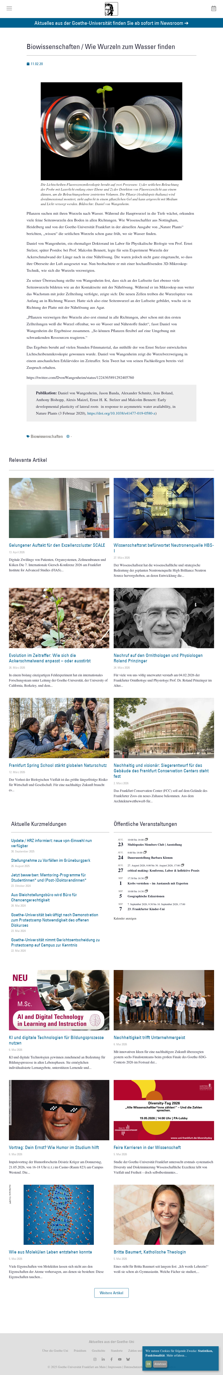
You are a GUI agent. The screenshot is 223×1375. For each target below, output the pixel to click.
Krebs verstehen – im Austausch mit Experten (158, 883)
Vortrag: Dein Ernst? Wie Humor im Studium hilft (54, 1147)
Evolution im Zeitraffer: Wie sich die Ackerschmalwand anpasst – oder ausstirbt (50, 658)
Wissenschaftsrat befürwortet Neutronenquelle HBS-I (164, 547)
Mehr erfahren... (177, 1355)
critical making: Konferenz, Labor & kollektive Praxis (163, 870)
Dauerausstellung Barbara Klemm (150, 857)
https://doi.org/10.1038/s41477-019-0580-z (121, 413)
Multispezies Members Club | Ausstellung (155, 844)
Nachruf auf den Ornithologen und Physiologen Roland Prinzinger (158, 658)
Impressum (114, 1367)
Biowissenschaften (47, 436)
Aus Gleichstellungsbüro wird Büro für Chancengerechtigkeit (44, 897)
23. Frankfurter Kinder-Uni (146, 909)
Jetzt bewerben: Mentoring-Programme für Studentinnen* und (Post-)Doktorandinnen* (48, 877)
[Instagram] (95, 1359)
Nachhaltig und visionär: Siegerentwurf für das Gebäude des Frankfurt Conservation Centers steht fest (161, 770)
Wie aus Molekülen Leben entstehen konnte (50, 1252)
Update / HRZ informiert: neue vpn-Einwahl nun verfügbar (51, 843)
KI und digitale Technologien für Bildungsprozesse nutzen (56, 1040)
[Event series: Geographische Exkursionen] (146, 891)
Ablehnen (160, 1364)
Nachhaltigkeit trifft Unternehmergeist (149, 1037)
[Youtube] (120, 1359)
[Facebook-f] (111, 1359)
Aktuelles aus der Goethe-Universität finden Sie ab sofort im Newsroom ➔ (111, 22)
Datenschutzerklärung (137, 1367)
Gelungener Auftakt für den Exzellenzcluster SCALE (57, 545)
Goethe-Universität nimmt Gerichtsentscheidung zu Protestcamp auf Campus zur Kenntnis (55, 942)
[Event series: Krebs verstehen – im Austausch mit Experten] (146, 878)
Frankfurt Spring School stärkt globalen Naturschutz (58, 765)
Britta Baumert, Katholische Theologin (150, 1252)
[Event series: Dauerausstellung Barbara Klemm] (145, 852)
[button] (111, 1293)
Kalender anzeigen (125, 918)
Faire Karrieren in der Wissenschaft (147, 1147)
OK (148, 1364)
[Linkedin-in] (103, 1359)
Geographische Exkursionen (146, 896)
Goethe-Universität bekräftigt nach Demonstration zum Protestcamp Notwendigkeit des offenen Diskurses (54, 920)
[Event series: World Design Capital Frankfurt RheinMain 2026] (182, 865)
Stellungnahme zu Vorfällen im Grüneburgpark (50, 860)
